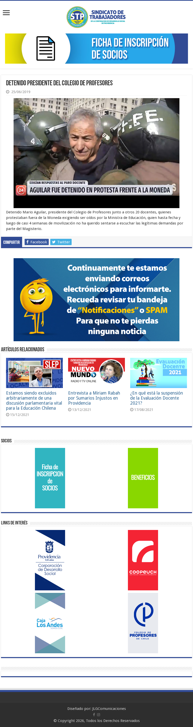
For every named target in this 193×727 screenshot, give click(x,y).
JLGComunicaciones (109, 708)
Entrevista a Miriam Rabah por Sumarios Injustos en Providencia (94, 398)
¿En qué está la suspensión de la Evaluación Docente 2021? (156, 398)
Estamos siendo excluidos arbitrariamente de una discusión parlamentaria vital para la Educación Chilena (34, 401)
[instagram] (98, 715)
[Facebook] (93, 715)
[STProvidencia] (96, 16)
